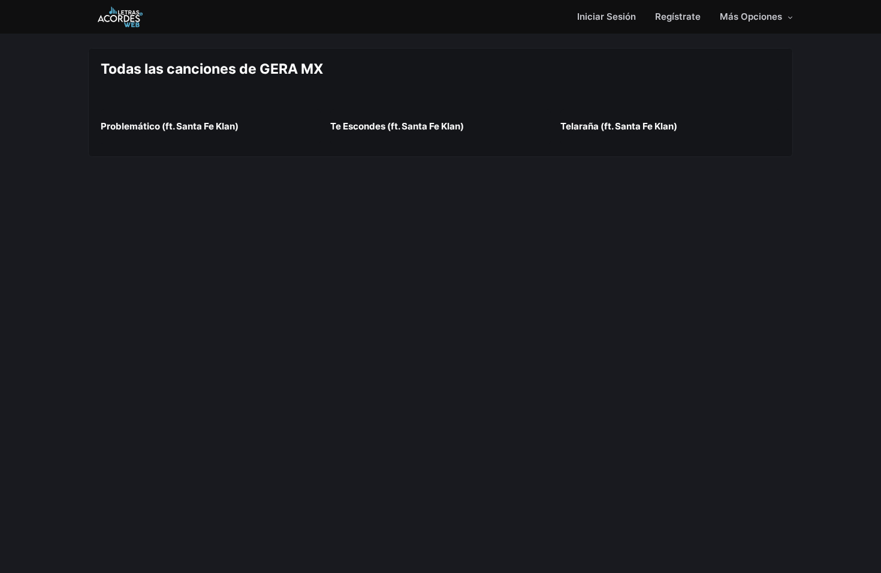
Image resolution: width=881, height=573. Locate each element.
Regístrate (678, 16)
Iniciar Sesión (606, 16)
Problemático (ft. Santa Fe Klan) (170, 126)
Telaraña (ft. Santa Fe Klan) (618, 126)
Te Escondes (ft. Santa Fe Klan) (397, 126)
